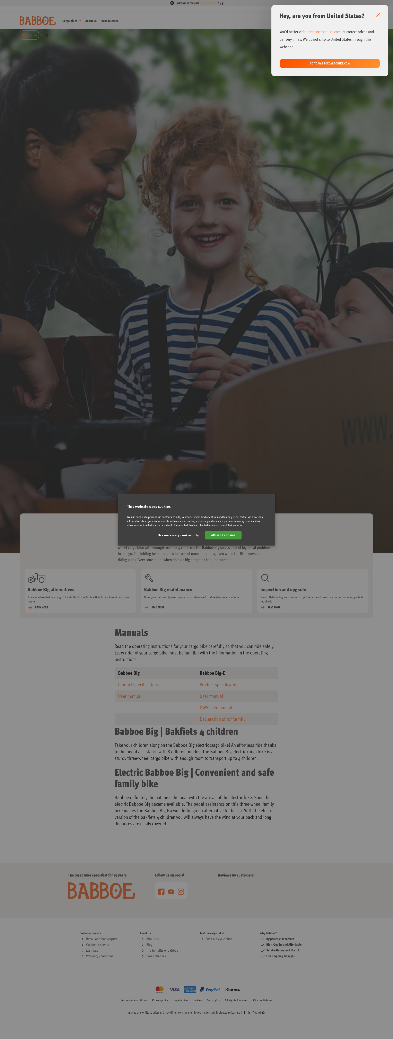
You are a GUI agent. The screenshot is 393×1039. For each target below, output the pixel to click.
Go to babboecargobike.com (330, 63)
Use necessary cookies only (178, 535)
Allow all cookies (223, 535)
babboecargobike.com (323, 31)
